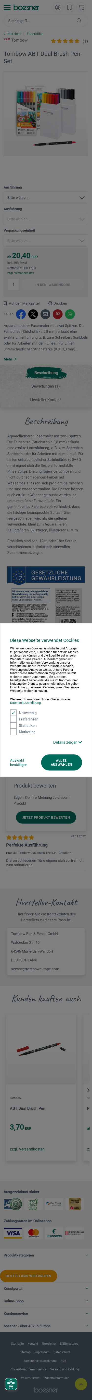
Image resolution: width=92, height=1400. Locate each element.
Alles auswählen (61, 762)
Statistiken (28, 725)
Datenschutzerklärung (25, 703)
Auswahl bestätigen (18, 762)
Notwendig (28, 712)
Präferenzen (28, 719)
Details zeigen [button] (66, 742)
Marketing (27, 732)
